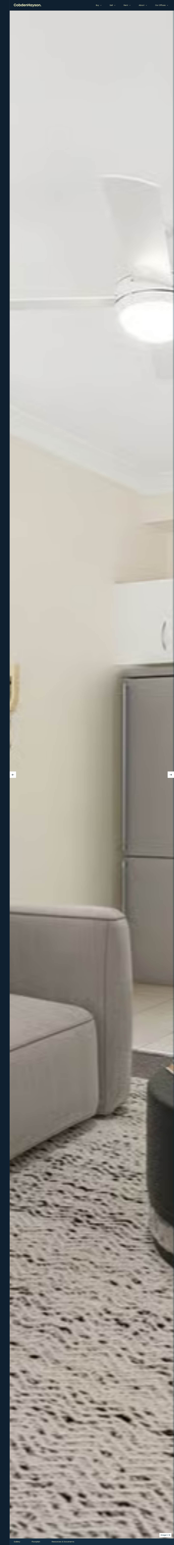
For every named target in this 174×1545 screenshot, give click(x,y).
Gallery (17, 1542)
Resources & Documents (63, 1542)
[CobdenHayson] (27, 5)
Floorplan (36, 1542)
